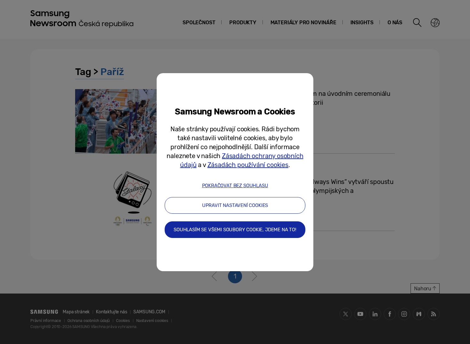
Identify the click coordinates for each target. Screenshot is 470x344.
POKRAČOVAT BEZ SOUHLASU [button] (235, 185)
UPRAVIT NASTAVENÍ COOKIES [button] (235, 205)
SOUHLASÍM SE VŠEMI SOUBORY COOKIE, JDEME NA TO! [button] (235, 230)
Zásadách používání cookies (248, 165)
